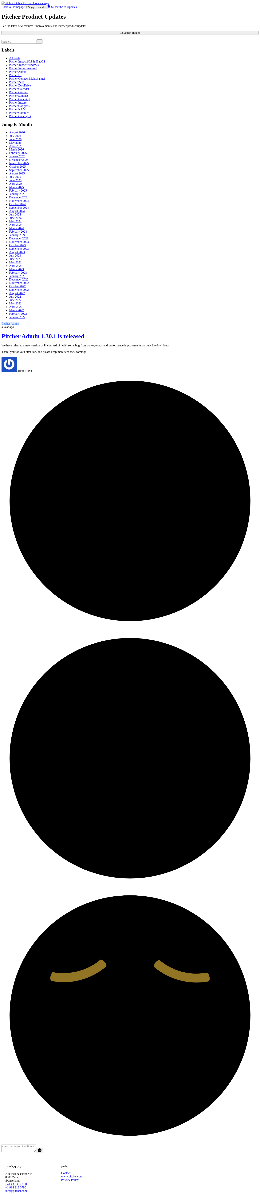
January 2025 (17, 194)
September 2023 (19, 248)
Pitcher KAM (17, 109)
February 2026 (18, 152)
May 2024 (15, 221)
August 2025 (17, 173)
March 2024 (16, 228)
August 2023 (17, 252)
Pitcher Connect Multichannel (27, 78)
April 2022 (15, 306)
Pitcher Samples (18, 95)
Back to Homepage (13, 7)
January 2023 (17, 276)
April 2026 (15, 146)
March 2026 (16, 149)
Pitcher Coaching (19, 99)
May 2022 (15, 303)
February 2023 (18, 272)
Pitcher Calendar (19, 88)
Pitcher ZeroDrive (20, 85)
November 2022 (19, 282)
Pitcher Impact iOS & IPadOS (27, 61)
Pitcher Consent (18, 92)
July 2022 (15, 296)
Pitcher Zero (16, 82)
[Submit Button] (39, 41)
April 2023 (15, 265)
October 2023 (17, 245)
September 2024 (19, 207)
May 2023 (15, 262)
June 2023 (15, 259)
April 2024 (15, 224)
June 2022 (15, 300)
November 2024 (19, 200)
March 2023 (16, 269)
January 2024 (17, 235)
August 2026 (17, 132)
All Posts (14, 58)
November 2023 (19, 241)
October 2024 (17, 204)
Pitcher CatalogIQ (20, 116)
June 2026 (15, 139)
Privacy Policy (70, 1179)
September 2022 (19, 289)
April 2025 (15, 183)
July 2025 (15, 176)
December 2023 (18, 238)
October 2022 (17, 286)
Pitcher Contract (19, 112)
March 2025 (16, 187)
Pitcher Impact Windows (24, 65)
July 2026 (15, 135)
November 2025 (19, 163)
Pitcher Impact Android (23, 68)
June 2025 (15, 180)
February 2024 (18, 231)
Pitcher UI (15, 75)
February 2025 (18, 190)
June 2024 (15, 217)
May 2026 (15, 142)
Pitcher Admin (17, 71)
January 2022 (17, 317)
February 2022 (18, 313)
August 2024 (17, 211)
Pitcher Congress (19, 106)
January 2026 (17, 156)
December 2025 (18, 159)
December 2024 (18, 197)
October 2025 (17, 166)
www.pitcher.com (71, 1176)
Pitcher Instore (17, 102)
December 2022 (18, 279)
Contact (65, 1173)
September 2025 (19, 170)
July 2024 (15, 214)
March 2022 (16, 310)
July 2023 (15, 255)
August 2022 (17, 293)
